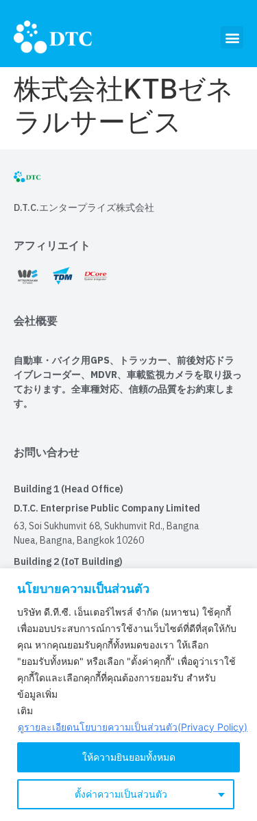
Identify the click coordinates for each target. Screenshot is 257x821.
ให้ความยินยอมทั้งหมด (128, 757)
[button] (232, 37)
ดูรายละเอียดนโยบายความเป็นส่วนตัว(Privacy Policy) (132, 727)
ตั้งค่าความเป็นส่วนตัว (121, 794)
